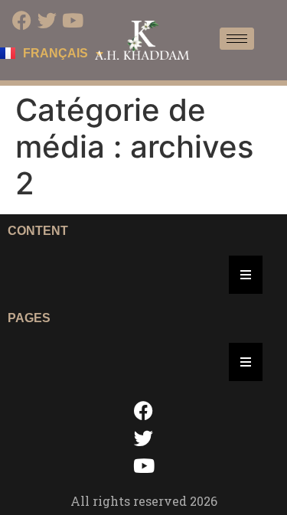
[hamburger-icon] (237, 39)
